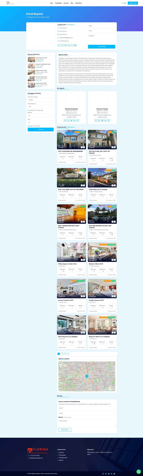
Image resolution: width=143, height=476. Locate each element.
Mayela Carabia (63, 162)
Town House (77, 132)
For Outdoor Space (111, 244)
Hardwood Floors (103, 244)
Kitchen (74, 280)
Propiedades (58, 3)
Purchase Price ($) (32, 97)
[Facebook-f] (103, 474)
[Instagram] (106, 474)
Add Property (132, 3)
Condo (109, 132)
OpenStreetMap (107, 390)
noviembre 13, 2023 (81, 162)
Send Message (102, 46)
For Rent (82, 132)
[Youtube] (114, 474)
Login (124, 3)
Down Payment (32, 103)
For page (113, 280)
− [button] (60, 366)
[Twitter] (109, 474)
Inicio (51, 3)
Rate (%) (30, 112)
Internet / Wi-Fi (108, 280)
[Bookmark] (82, 147)
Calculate (40, 129)
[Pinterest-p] (112, 474)
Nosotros (66, 3)
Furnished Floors (103, 317)
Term (29, 119)
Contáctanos (78, 3)
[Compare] (84, 147)
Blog (72, 3)
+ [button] (60, 363)
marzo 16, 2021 (81, 274)
